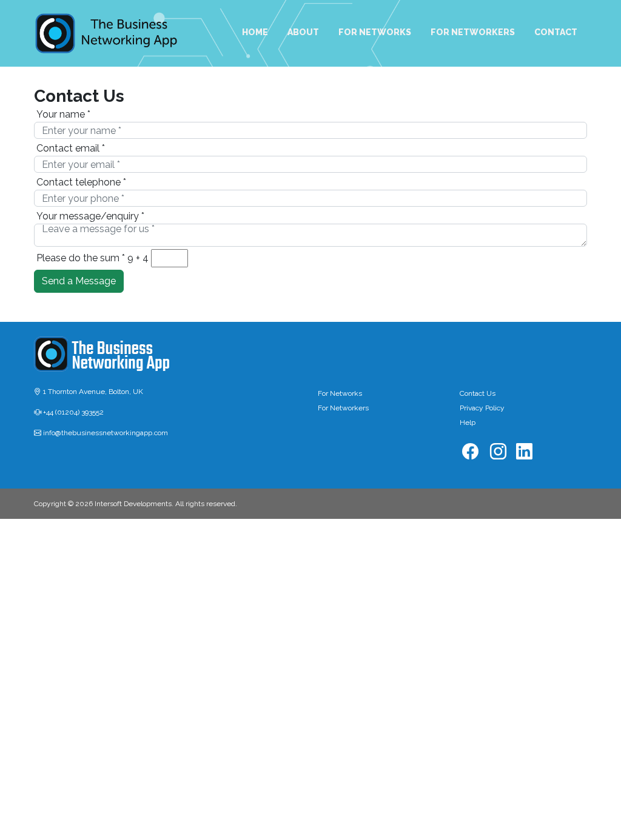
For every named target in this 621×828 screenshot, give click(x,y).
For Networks (340, 393)
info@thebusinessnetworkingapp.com (104, 433)
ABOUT (303, 32)
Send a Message (79, 281)
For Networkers (343, 408)
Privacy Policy (482, 408)
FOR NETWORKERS (473, 32)
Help (467, 422)
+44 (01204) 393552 (72, 412)
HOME (255, 32)
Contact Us (477, 393)
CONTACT (555, 32)
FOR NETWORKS (374, 32)
